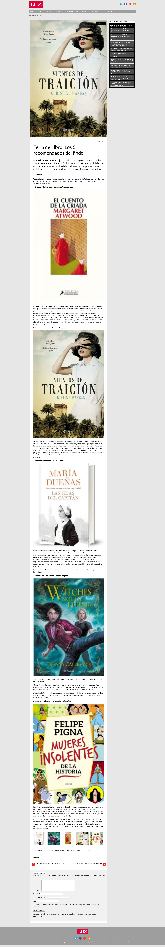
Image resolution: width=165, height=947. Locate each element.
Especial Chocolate (96, 11)
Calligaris (51, 850)
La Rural (78, 850)
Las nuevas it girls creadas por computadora (87, 863)
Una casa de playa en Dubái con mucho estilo (50, 863)
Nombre (36, 894)
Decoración (68, 11)
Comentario (37, 890)
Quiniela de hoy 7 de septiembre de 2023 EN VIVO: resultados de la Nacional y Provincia (121, 83)
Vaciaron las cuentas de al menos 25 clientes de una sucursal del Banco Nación (121, 30)
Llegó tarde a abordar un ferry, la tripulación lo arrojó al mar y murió (121, 66)
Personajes (58, 11)
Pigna (94, 850)
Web (34, 901)
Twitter (121, 4)
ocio (35, 142)
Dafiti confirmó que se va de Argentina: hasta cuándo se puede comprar (120, 71)
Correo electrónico (40, 897)
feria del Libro (70, 850)
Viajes (77, 11)
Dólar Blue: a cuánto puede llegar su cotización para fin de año (121, 49)
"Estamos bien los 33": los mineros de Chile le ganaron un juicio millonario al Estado (122, 60)
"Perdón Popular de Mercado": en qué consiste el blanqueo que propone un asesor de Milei (122, 77)
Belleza (39, 11)
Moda (32, 11)
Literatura (88, 850)
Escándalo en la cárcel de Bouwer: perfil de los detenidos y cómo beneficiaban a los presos (120, 44)
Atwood (45, 850)
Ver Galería (100, 23)
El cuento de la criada (60, 850)
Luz (36, 4)
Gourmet (84, 11)
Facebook (125, 4)
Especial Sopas (110, 11)
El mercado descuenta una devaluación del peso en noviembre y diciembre (121, 54)
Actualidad (48, 11)
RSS (134, 4)
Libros (82, 850)
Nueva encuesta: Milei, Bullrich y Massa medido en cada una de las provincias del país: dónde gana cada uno (121, 37)
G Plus (130, 4)
